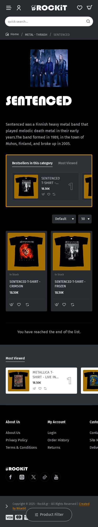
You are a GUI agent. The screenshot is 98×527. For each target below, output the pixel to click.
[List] (18, 219)
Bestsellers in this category (32, 163)
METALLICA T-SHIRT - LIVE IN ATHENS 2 (44, 375)
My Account (56, 422)
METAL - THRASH (36, 34)
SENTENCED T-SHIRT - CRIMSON (25, 283)
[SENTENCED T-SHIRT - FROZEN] (26, 187)
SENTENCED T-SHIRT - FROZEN (50, 181)
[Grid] (9, 219)
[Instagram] (22, 477)
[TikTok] (44, 477)
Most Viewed (67, 163)
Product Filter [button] (52, 514)
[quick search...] (88, 21)
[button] (43, 194)
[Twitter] (33, 477)
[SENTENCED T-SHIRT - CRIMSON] (26, 251)
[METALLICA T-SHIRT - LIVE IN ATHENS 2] (18, 380)
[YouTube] (56, 477)
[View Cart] (89, 7)
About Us (13, 422)
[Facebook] (10, 477)
